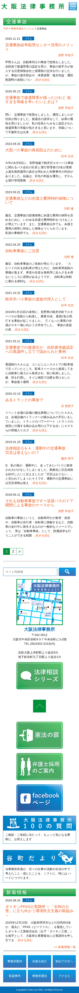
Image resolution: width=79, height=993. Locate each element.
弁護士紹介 (39, 961)
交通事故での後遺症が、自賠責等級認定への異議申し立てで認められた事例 (39, 349)
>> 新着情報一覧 (65, 947)
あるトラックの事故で (24, 400)
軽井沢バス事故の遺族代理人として (35, 299)
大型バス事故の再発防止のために (33, 150)
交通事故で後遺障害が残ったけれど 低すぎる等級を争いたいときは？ (38, 100)
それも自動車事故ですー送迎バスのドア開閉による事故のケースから (39, 503)
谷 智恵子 (67, 406)
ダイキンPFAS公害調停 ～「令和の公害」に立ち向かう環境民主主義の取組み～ (39, 911)
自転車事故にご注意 (22, 251)
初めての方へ (64, 961)
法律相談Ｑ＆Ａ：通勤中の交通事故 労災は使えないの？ (39, 450)
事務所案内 (14, 961)
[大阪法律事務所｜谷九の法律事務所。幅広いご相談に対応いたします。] (33, 8)
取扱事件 (15, 976)
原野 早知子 (66, 55)
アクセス (64, 976)
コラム (30, 28)
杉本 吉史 (67, 156)
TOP (6, 28)
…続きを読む (41, 79)
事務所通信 (17, 28)
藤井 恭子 (67, 458)
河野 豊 (69, 208)
